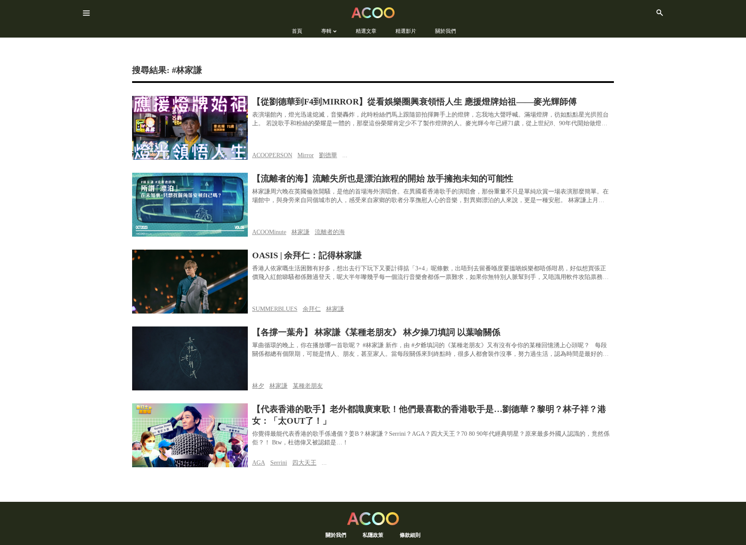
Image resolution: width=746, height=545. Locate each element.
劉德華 (328, 155)
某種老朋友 (308, 386)
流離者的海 (330, 232)
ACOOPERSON (272, 155)
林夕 (258, 386)
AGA (258, 462)
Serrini (278, 462)
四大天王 (304, 462)
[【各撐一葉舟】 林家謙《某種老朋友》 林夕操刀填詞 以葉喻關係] (190, 358)
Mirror (305, 155)
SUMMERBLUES (274, 309)
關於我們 (336, 535)
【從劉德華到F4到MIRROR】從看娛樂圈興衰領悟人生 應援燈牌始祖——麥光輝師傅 (414, 101)
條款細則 (410, 535)
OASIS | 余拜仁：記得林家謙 (307, 255)
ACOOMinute (269, 232)
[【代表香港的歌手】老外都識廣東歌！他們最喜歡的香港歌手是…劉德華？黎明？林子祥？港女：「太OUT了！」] (190, 435)
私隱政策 (373, 535)
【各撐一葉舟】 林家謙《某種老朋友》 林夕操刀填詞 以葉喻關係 (376, 332)
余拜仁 (312, 309)
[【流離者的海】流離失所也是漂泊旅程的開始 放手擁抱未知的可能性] (190, 205)
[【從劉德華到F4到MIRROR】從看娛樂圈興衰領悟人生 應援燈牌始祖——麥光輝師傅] (190, 128)
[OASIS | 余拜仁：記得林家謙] (190, 282)
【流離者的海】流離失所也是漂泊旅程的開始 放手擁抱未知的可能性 (382, 178)
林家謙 (300, 232)
